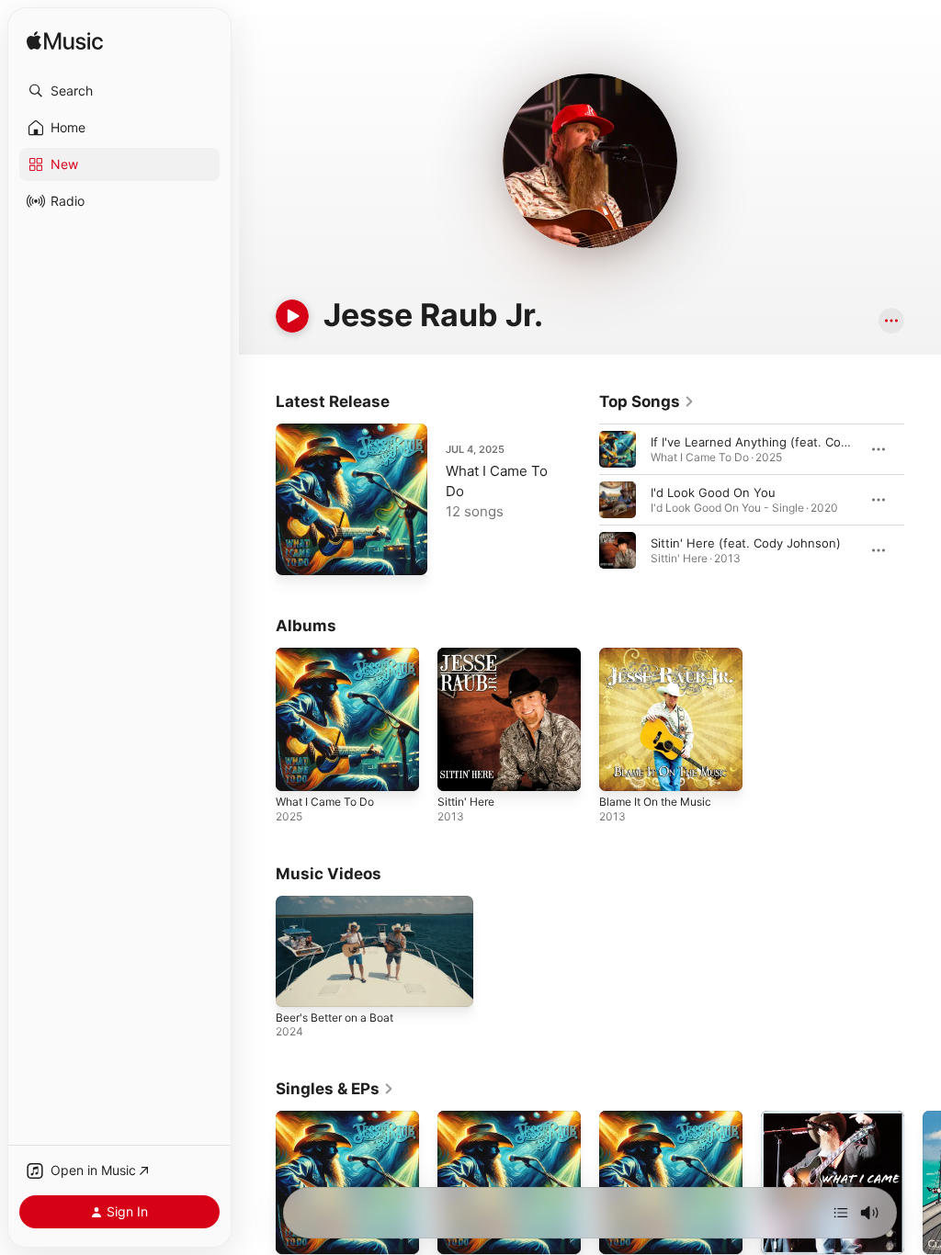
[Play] (292, 316)
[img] (65, 41)
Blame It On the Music (655, 801)
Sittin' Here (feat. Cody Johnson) (746, 543)
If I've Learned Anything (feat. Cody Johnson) (782, 442)
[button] (119, 91)
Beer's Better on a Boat (334, 1017)
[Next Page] (922, 500)
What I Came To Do (325, 801)
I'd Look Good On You (713, 492)
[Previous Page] (581, 500)
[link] (647, 401)
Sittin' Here (465, 801)
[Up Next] (841, 1213)
